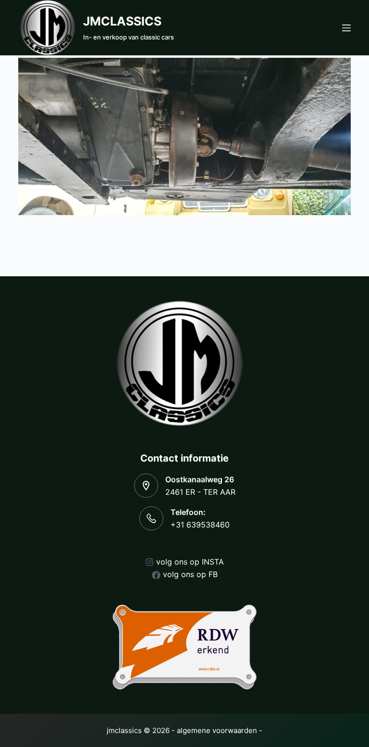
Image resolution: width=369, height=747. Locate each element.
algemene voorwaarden (217, 730)
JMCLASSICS (122, 21)
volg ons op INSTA (190, 562)
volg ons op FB (190, 574)
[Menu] (346, 28)
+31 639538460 (200, 524)
